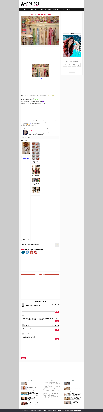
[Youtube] (28, 137)
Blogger (55, 382)
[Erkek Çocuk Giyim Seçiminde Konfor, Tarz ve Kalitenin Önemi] (67, 403)
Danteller (45, 383)
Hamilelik (58, 386)
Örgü (57, 396)
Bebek (51, 382)
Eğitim (51, 386)
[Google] (22, 137)
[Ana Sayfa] (29, 6)
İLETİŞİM (69, 9)
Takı (28, 249)
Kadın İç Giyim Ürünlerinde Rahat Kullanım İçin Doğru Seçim (75, 389)
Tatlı (59, 392)
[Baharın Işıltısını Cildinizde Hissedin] (24, 385)
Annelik (49, 382)
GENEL (24, 9)
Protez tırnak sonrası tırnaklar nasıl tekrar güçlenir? (31, 398)
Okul (58, 389)
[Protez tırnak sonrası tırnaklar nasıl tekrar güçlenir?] (24, 399)
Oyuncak (44, 390)
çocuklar (45, 397)
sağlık (44, 392)
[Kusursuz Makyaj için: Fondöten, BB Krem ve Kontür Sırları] (24, 394)
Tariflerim (49, 392)
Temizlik (48, 393)
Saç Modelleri (57, 390)
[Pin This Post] (36, 253)
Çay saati (54, 396)
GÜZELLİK (30, 9)
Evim (49, 386)
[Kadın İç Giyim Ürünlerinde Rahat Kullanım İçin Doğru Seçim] (67, 390)
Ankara (46, 382)
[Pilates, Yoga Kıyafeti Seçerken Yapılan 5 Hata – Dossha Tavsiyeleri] (67, 385)
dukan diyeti (52, 385)
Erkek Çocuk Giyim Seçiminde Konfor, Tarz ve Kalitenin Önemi (75, 402)
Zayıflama (50, 396)
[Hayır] (101, 410)
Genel (73, 380)
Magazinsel (50, 389)
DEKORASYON (47, 9)
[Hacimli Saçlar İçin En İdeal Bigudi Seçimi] (24, 404)
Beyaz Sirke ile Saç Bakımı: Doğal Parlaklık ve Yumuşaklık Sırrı (32, 388)
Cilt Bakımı (58, 382)
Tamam (73, 410)
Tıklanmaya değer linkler (38, 249)
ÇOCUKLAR (55, 9)
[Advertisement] (40, 55)
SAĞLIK (41, 9)
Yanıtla (56, 311)
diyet (48, 385)
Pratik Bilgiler (50, 390)
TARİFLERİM (62, 9)
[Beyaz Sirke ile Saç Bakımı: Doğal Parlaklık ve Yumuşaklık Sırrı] (24, 389)
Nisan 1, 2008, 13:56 (55, 315)
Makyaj (53, 389)
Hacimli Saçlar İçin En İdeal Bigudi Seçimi (32, 403)
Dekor (48, 383)
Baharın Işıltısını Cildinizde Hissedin (32, 383)
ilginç (26, 249)
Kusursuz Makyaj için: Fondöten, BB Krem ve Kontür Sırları (33, 393)
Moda (55, 389)
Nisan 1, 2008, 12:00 (55, 304)
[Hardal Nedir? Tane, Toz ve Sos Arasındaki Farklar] (67, 399)
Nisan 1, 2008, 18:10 (55, 325)
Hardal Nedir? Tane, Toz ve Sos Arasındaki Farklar (75, 398)
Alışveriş (44, 382)
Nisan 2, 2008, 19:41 (55, 334)
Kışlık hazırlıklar (45, 389)
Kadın (50, 388)
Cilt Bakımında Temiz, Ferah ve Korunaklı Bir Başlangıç (75, 394)
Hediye (44, 388)
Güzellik (30, 380)
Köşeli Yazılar (58, 388)
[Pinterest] (23, 137)
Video (53, 395)
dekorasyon (52, 383)
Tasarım (31, 249)
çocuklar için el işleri (50, 397)
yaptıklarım (45, 396)
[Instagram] (25, 137)
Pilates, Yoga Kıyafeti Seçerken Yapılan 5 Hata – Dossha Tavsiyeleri (75, 383)
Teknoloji (45, 393)
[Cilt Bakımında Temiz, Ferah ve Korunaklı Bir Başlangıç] (67, 395)
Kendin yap (53, 388)
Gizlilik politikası (78, 410)
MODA (36, 9)
